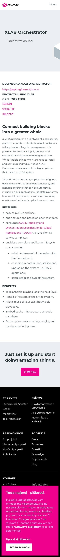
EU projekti (10, 439)
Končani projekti (13, 449)
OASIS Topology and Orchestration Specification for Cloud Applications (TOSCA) (28, 227)
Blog (34, 464)
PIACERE (8, 114)
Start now (30, 371)
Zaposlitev (38, 444)
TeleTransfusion (12, 418)
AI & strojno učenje (43, 412)
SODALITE (8, 109)
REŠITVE (37, 397)
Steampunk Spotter (15, 404)
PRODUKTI (10, 397)
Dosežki (36, 449)
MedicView (9, 413)
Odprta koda (39, 459)
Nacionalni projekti (14, 444)
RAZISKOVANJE (13, 433)
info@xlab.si (40, 484)
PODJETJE (38, 433)
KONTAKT (9, 478)
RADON (7, 103)
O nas (35, 439)
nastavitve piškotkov (27, 526)
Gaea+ (6, 409)
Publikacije (9, 454)
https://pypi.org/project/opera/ (20, 89)
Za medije (38, 454)
